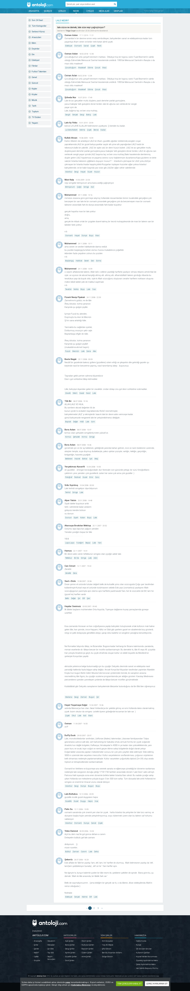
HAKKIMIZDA (140, 935)
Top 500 (50, 953)
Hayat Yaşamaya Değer (76, 705)
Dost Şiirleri (69, 960)
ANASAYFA (34, 11)
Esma (98, 261)
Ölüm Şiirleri (87, 941)
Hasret (77, 459)
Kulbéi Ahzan (71, 138)
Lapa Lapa (69, 543)
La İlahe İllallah (71, 130)
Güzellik (68, 801)
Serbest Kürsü (38, 31)
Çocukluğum (70, 68)
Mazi (104, 68)
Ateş (96, 459)
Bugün (91, 697)
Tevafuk (68, 289)
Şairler (36, 949)
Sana (89, 351)
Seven (86, 261)
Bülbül (68, 852)
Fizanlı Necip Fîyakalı (75, 297)
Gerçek (75, 115)
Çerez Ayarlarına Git (157, 984)
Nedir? (36, 953)
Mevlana (68, 697)
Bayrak (68, 422)
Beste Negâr (71, 359)
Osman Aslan (71, 35)
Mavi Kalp (69, 179)
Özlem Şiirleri (87, 953)
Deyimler (36, 48)
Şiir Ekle (50, 949)
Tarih (34, 106)
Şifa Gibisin (106, 949)
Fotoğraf (68, 477)
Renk (99, 46)
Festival (77, 477)
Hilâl (82, 422)
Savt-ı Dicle (70, 581)
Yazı (94, 289)
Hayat (83, 172)
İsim (93, 422)
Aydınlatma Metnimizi (81, 985)
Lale (94, 115)
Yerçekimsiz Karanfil (75, 466)
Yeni (99, 543)
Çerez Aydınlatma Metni (146, 964)
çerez (67, 982)
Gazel (81, 393)
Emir (91, 477)
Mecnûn (75, 351)
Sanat (86, 46)
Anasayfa (38, 941)
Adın (95, 558)
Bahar (84, 459)
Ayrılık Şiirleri (70, 953)
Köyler (34, 94)
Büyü (91, 235)
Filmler (35, 66)
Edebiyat (36, 60)
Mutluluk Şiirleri (88, 945)
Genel (34, 77)
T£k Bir (68, 401)
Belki (67, 598)
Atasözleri (36, 37)
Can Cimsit (70, 566)
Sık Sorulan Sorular (144, 949)
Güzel (89, 172)
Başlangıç (69, 261)
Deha (96, 852)
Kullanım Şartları (143, 953)
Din (33, 54)
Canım (84, 852)
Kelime (82, 130)
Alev (94, 351)
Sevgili (67, 115)
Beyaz (88, 543)
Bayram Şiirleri (87, 949)
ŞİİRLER (62, 11)
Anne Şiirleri (86, 956)
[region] (95, 984)
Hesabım (51, 941)
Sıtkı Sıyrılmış (71, 485)
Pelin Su (69, 809)
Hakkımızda (141, 941)
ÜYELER (90, 11)
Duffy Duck (70, 735)
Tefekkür (68, 558)
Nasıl (88, 393)
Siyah (76, 518)
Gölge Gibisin (107, 956)
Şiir (79, 598)
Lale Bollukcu (71, 794)
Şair (88, 598)
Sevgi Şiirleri (70, 949)
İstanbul (68, 172)
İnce (96, 801)
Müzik (34, 100)
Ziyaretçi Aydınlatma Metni (147, 960)
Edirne (90, 68)
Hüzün (97, 172)
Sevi (92, 261)
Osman (68, 723)
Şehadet (76, 437)
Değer (75, 422)
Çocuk (97, 68)
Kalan (82, 518)
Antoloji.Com (41, 976)
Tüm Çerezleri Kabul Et (129, 984)
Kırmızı (68, 437)
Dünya (84, 235)
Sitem (75, 393)
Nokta (76, 289)
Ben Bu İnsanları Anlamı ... (113, 953)
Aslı (84, 716)
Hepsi (90, 801)
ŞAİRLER (48, 11)
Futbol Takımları (39, 71)
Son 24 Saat (37, 20)
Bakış (88, 115)
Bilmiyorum (70, 187)
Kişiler (34, 88)
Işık (90, 459)
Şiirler (36, 945)
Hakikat (79, 261)
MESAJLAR (104, 11)
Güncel (35, 83)
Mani (90, 716)
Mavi (97, 235)
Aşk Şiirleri (69, 941)
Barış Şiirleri (70, 945)
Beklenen (68, 459)
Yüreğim (79, 543)
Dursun (68, 518)
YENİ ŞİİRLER (106, 935)
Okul (74, 716)
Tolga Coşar (71, 31)
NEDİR (76, 11)
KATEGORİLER (70, 935)
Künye (138, 945)
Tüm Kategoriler (39, 26)
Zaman (84, 697)
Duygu (83, 801)
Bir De (76, 558)
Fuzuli (67, 351)
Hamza (68, 551)
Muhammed (70, 195)
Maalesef (82, 68)
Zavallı (68, 393)
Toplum (35, 111)
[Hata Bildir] (37, 931)
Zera (75, 573)
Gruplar (37, 960)
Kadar (103, 130)
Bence (96, 130)
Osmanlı (78, 46)
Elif (83, 598)
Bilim (34, 43)
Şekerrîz (69, 859)
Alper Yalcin (70, 500)
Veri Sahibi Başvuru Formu (147, 968)
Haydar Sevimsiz (73, 606)
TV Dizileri (36, 117)
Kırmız (84, 437)
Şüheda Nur (70, 97)
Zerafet (68, 573)
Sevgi (82, 115)
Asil (92, 187)
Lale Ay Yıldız (71, 122)
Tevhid (67, 492)
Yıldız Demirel (71, 831)
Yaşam (35, 123)
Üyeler (36, 956)
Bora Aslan (70, 429)
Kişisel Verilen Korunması (146, 956)
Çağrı (79, 187)
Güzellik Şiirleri (71, 956)
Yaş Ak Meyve (107, 945)
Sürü (97, 477)
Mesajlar (51, 945)
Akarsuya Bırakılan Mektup (78, 525)
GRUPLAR (118, 11)
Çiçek (93, 46)
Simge (86, 187)
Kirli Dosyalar (107, 941)
